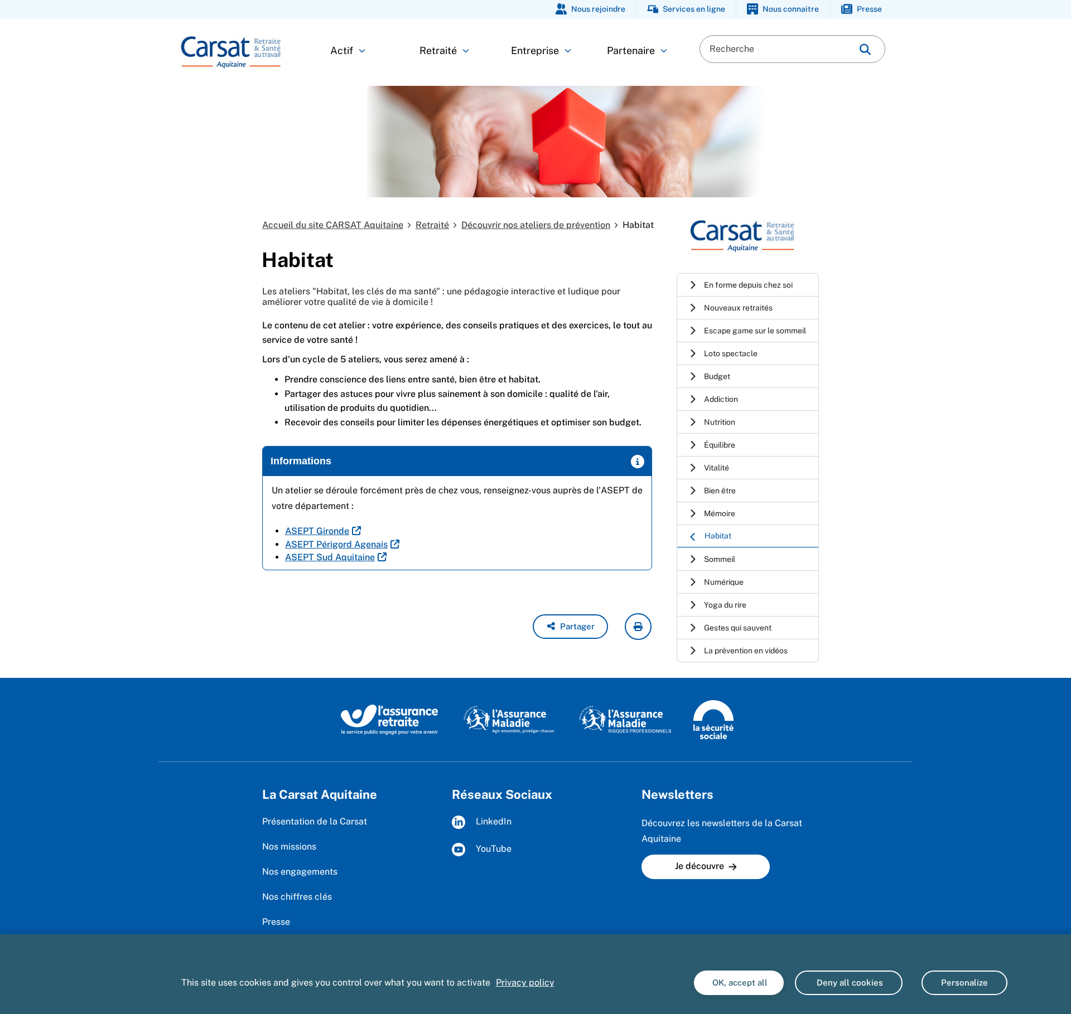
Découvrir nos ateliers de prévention (535, 225)
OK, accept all (739, 982)
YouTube (493, 849)
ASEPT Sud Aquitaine (330, 557)
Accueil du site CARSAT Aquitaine (332, 225)
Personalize (964, 982)
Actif (341, 50)
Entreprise (535, 50)
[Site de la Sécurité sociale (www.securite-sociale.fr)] (713, 719)
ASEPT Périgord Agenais (336, 544)
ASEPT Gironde (317, 531)
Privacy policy (525, 982)
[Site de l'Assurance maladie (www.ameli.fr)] (510, 719)
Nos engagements (299, 871)
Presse (276, 921)
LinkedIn (493, 822)
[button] (570, 626)
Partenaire (631, 50)
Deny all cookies (848, 982)
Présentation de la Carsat (314, 821)
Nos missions (289, 846)
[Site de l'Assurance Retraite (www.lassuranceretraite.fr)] (389, 719)
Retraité (438, 50)
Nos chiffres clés (297, 896)
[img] (865, 49)
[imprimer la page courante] (638, 627)
